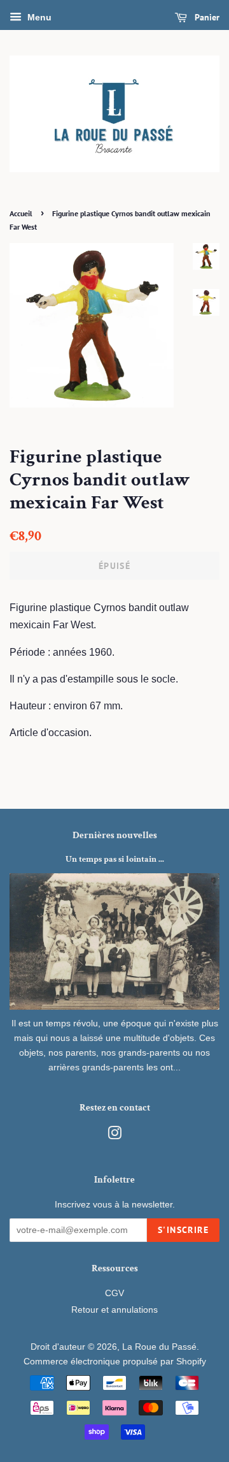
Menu (38, 17)
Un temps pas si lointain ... (115, 859)
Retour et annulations (114, 1310)
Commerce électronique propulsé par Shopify (115, 1361)
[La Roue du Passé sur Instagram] (114, 1136)
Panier (205, 17)
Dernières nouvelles (115, 835)
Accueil (21, 213)
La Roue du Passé (159, 1347)
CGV (114, 1293)
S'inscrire (183, 1230)
